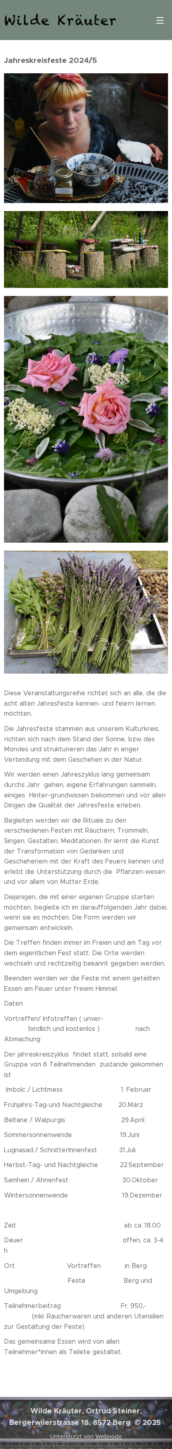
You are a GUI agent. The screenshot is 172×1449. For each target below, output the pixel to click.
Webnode (108, 1436)
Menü (160, 20)
